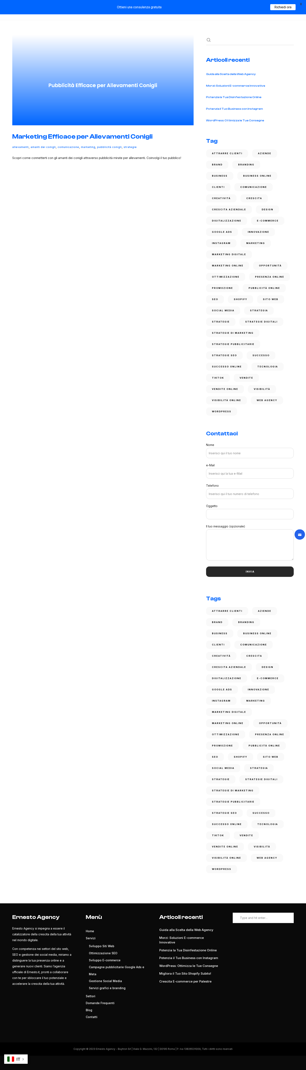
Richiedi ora (282, 7)
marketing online (227, 265)
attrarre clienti (227, 153)
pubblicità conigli (109, 147)
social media (223, 310)
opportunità (270, 265)
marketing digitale (229, 254)
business (220, 175)
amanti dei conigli (43, 147)
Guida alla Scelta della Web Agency (231, 74)
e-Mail (210, 465)
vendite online (225, 389)
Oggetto (212, 506)
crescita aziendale (229, 209)
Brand (217, 164)
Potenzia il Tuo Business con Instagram (234, 109)
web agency (267, 400)
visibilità (262, 389)
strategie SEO (224, 355)
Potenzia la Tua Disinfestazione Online (233, 97)
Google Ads (222, 231)
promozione (222, 288)
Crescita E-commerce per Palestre (185, 981)
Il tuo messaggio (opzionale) (225, 526)
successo (261, 355)
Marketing (88, 147)
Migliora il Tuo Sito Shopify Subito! (185, 973)
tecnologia (267, 366)
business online (257, 175)
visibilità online (226, 400)
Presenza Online (269, 276)
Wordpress (221, 411)
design (267, 209)
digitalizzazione (226, 220)
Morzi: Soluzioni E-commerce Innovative (235, 85)
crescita (254, 198)
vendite (246, 377)
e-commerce (268, 220)
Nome (210, 445)
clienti (218, 187)
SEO (215, 299)
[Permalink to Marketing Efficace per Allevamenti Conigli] (103, 80)
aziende (264, 153)
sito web (270, 299)
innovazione (258, 231)
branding (246, 164)
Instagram (221, 243)
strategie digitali (261, 321)
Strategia (259, 310)
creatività (221, 198)
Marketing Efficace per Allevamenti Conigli (82, 136)
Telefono (212, 485)
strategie (130, 147)
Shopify (240, 299)
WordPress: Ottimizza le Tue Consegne (235, 120)
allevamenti (20, 147)
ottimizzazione (225, 276)
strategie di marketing (233, 332)
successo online (227, 366)
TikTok (218, 377)
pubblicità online (264, 288)
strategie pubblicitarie (233, 344)
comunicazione (68, 147)
